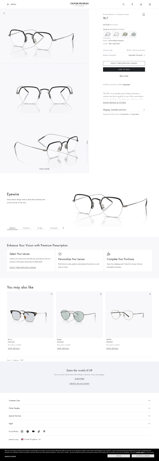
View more (44, 169)
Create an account (79, 383)
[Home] (79, 4)
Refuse (118, 456)
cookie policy (140, 452)
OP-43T (108, 339)
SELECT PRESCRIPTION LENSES (23, 267)
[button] (11, 4)
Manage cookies (10, 456)
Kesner (59, 339)
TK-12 (10, 339)
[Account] (141, 4)
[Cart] (150, 4)
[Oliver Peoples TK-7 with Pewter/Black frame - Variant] (107, 34)
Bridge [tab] (40, 228)
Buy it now (124, 76)
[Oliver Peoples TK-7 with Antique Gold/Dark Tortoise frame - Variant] (124, 34)
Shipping (106, 29)
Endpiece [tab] (26, 228)
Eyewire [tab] (12, 228)
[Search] (123, 4)
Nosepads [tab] (54, 228)
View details (14, 348)
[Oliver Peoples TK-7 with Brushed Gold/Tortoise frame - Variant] (115, 34)
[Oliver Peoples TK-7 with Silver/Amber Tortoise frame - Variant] (132, 34)
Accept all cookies (143, 456)
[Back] (4, 13)
